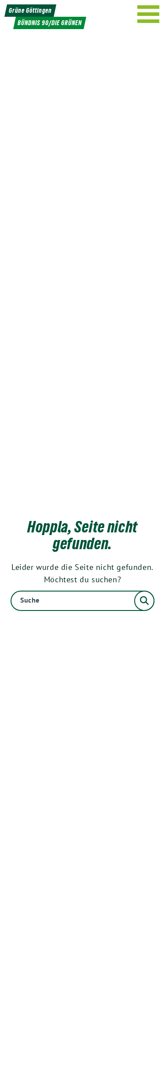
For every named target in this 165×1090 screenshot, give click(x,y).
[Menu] (148, 14)
